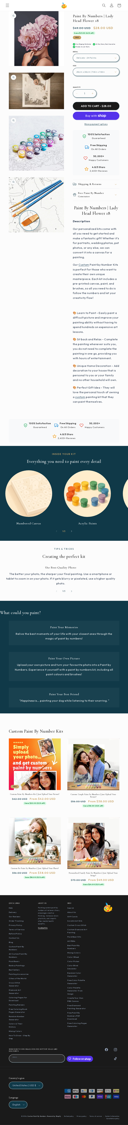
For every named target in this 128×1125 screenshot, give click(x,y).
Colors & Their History (16, 1025)
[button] (7, 5)
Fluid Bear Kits (74, 937)
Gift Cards (72, 916)
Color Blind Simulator (72, 967)
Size (74, 65)
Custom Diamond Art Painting (77, 931)
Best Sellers (14, 970)
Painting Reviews (17, 1005)
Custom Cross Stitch (76, 925)
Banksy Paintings (17, 965)
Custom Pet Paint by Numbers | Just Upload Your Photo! (35, 868)
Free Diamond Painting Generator (76, 1007)
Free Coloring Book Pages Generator (18, 1010)
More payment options (96, 124)
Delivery (12, 912)
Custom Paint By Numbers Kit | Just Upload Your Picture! (34, 794)
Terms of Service (16, 929)
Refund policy (69, 1116)
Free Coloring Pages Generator (77, 1024)
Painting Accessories (19, 974)
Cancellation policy (112, 1118)
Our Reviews (14, 916)
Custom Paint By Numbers (16, 948)
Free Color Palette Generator (76, 982)
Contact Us (14, 938)
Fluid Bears (14, 961)
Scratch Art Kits (74, 921)
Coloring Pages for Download (18, 999)
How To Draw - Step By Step (19, 1037)
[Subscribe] (61, 1058)
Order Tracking (16, 921)
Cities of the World (17, 978)
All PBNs (71, 941)
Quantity (77, 87)
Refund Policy (15, 933)
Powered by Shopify (54, 1116)
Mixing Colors (15, 1031)
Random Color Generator (74, 974)
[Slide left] (56, 531)
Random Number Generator (16, 1018)
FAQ (11, 908)
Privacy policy (81, 1116)
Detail (75, 52)
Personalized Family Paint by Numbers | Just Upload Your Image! (93, 874)
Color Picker (73, 961)
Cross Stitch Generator (14, 984)
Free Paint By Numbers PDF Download (73, 1016)
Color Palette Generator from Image (75, 991)
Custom (83, 264)
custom (80, 397)
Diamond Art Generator (15, 991)
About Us (71, 912)
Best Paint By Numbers (73, 947)
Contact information (112, 1116)
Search (70, 908)
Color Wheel (73, 957)
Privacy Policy (15, 925)
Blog (11, 942)
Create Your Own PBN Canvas (75, 999)
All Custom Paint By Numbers (18, 955)
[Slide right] (71, 531)
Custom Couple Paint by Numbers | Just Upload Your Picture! (93, 795)
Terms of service (96, 1116)
